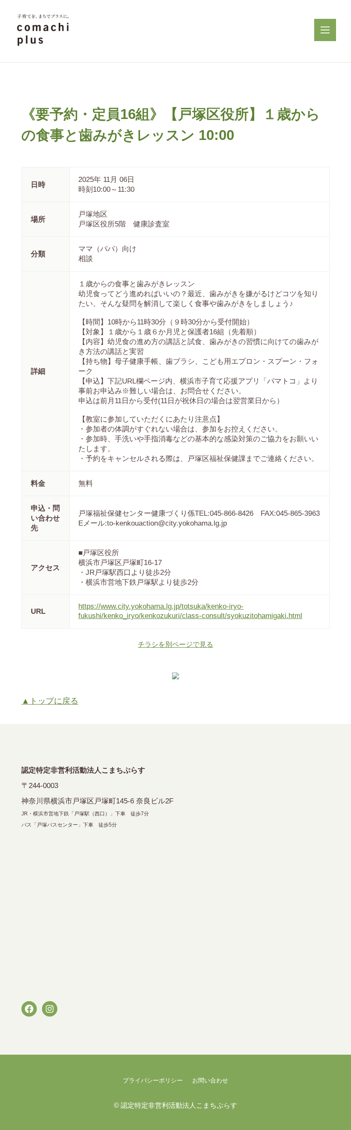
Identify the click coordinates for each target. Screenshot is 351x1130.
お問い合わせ (210, 1080)
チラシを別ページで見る (175, 644)
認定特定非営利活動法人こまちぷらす (179, 1105)
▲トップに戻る (49, 700)
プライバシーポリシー (153, 1080)
